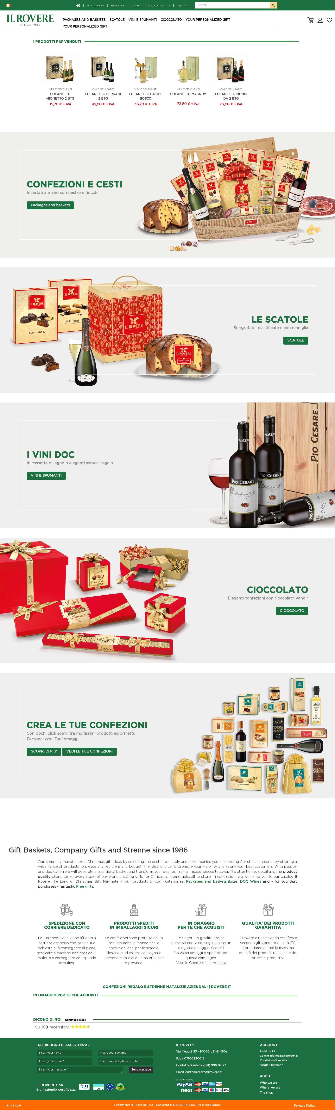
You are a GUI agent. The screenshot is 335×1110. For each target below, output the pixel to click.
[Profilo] (320, 20)
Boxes (232, 881)
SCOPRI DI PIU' (44, 751)
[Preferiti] (329, 20)
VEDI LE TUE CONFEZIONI (89, 751)
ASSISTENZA (95, 5)
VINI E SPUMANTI (143, 19)
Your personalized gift (208, 19)
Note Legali (13, 1105)
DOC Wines (250, 881)
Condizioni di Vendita (207, 963)
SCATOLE (117, 19)
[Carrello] (310, 20)
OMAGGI (180, 5)
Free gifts (84, 886)
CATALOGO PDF (159, 5)
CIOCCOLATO (171, 19)
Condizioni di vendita (273, 1060)
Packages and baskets (84, 19)
